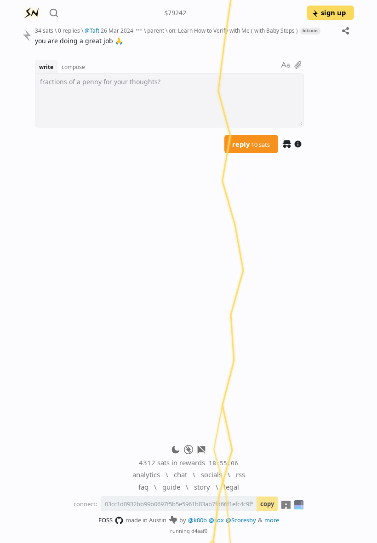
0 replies (69, 30)
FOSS (105, 520)
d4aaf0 (199, 530)
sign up (333, 12)
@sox (216, 520)
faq (143, 486)
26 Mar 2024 (117, 30)
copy (267, 504)
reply (251, 144)
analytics (146, 474)
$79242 (175, 13)
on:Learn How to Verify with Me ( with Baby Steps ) (233, 30)
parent (155, 30)
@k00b (197, 520)
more (271, 520)
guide (171, 486)
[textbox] (191, 40)
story (202, 486)
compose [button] (73, 66)
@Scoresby (241, 520)
